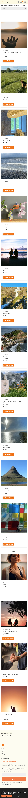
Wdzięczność (6, 140)
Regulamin (3, 754)
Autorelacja (6, 584)
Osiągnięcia (6, 491)
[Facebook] (2, 736)
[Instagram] (5, 736)
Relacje (5, 270)
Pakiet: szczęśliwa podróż (10, 631)
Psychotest (3, 747)
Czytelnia (3, 751)
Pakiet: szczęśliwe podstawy (11, 717)
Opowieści (6, 537)
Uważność (5, 97)
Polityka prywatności (5, 758)
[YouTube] (8, 736)
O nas (2, 753)
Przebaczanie (6, 313)
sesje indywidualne (8, 629)
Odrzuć (9, 795)
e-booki (6, 50)
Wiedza (2, 748)
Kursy (6, 582)
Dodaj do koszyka (9, 61)
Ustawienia (16, 795)
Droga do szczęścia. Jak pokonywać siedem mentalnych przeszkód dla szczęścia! (13, 403)
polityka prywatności (6, 784)
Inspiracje (3, 750)
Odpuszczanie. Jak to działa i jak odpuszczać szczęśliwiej (12, 53)
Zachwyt (5, 227)
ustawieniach (11, 793)
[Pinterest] (10, 736)
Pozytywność (6, 447)
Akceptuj (4, 795)
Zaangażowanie (7, 183)
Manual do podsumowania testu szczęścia (12, 357)
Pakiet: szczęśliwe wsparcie (10, 674)
